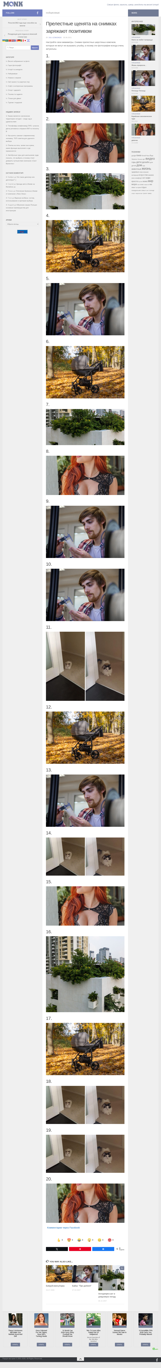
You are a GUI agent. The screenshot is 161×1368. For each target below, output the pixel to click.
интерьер (135, 175)
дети (139, 162)
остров (138, 187)
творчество (138, 193)
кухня (140, 181)
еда (143, 166)
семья (143, 190)
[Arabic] (6, 40)
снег (147, 190)
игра (141, 172)
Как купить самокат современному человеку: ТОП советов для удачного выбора (20, 138)
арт (143, 159)
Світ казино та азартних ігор (19, 82)
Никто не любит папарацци (142, 40)
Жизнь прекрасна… (139, 65)
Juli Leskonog (55, 37)
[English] (13, 40)
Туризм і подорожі (15, 102)
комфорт (138, 178)
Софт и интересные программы (20, 86)
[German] (19, 40)
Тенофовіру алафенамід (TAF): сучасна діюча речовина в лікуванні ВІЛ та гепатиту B (22, 128)
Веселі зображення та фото (18, 61)
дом (139, 165)
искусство (143, 175)
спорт (133, 193)
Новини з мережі (14, 78)
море (134, 184)
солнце (151, 190)
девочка (135, 140)
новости (146, 184)
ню (150, 184)
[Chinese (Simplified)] (10, 40)
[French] (16, 40)
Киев (138, 155)
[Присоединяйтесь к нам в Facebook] (37, 12)
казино (151, 175)
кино (133, 178)
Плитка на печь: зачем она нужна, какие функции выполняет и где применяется (20, 148)
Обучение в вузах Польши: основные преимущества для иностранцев (21, 207)
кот (143, 178)
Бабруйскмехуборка (55, 1286)
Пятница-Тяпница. (139, 91)
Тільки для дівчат (14, 98)
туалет (145, 193)
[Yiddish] (28, 40)
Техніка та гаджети (15, 94)
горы (134, 162)
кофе (148, 178)
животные (136, 169)
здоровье (135, 172)
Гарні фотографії (14, 65)
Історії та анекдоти (15, 69)
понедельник (136, 190)
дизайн (146, 162)
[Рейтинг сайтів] (22, 233)
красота (135, 181)
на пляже (140, 184)
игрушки (146, 172)
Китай (144, 156)
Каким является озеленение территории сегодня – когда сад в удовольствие (19, 119)
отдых (144, 187)
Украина (134, 159)
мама (145, 181)
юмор (149, 193)
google (134, 156)
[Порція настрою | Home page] (13, 4)
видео (150, 158)
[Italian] (22, 40)
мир (150, 181)
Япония (140, 159)
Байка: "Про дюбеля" (81, 1286)
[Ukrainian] (3, 40)
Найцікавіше (53, 13)
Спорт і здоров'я (14, 90)
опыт (134, 187)
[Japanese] (25, 40)
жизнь (146, 168)
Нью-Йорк (149, 156)
